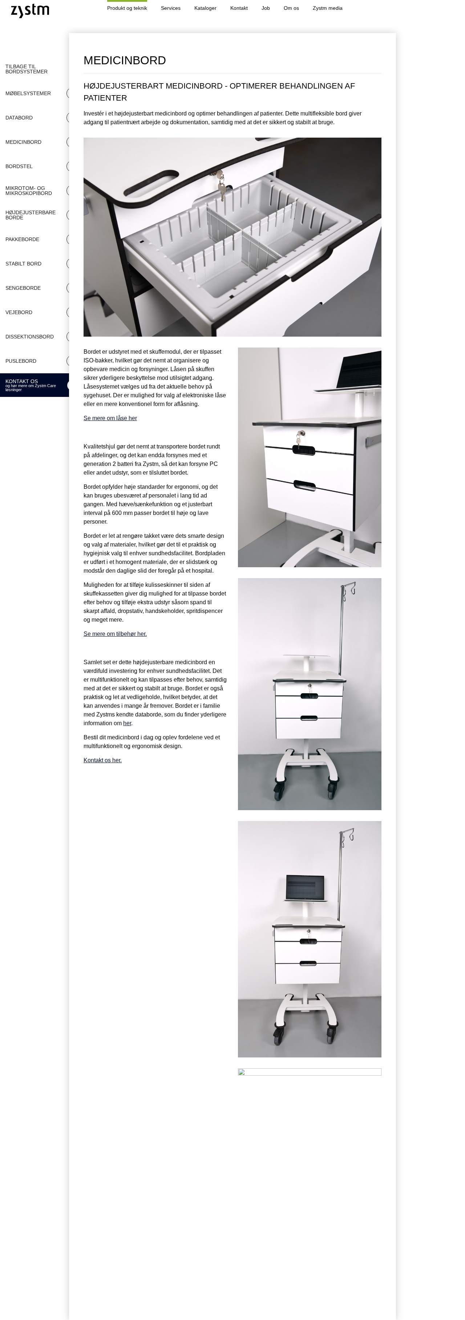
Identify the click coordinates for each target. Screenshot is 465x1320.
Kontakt (239, 8)
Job (266, 8)
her (127, 723)
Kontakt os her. (103, 760)
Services (171, 8)
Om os (291, 8)
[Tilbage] (372, 60)
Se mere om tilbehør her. (115, 634)
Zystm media (328, 8)
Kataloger (205, 8)
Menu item (385, 8)
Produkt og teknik (127, 8)
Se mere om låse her (110, 418)
